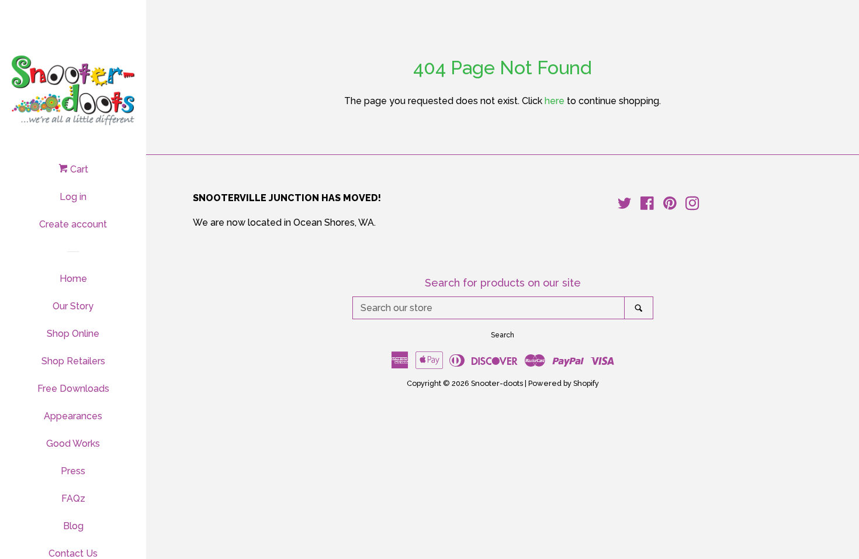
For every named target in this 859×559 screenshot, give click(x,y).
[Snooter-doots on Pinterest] (670, 205)
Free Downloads (73, 388)
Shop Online (73, 333)
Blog (73, 526)
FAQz (73, 498)
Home (73, 278)
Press (73, 471)
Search (502, 335)
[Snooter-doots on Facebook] (647, 205)
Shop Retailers (73, 361)
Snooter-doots (497, 383)
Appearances (73, 416)
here (554, 100)
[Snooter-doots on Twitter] (625, 205)
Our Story (73, 306)
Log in (73, 196)
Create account (73, 224)
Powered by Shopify (563, 383)
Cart (78, 169)
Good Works (73, 443)
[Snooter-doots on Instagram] (692, 205)
